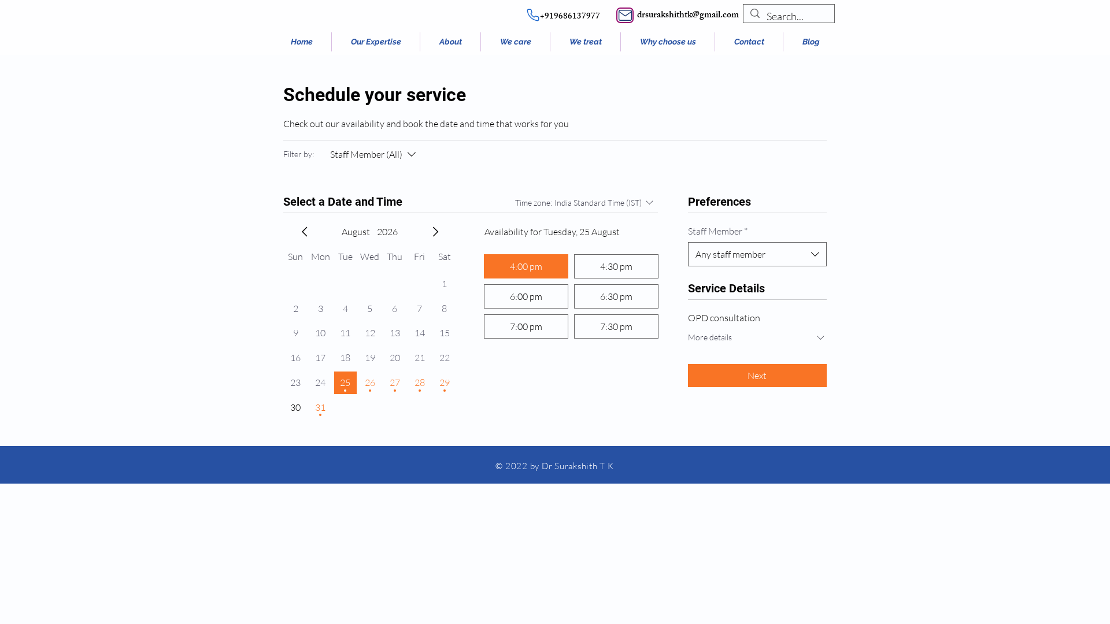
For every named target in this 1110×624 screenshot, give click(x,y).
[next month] (435, 232)
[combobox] (757, 254)
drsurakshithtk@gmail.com (688, 16)
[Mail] (625, 15)
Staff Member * (718, 231)
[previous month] (305, 232)
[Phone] (533, 15)
